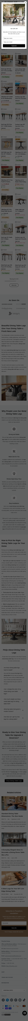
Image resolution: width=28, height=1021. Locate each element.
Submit (14, 46)
